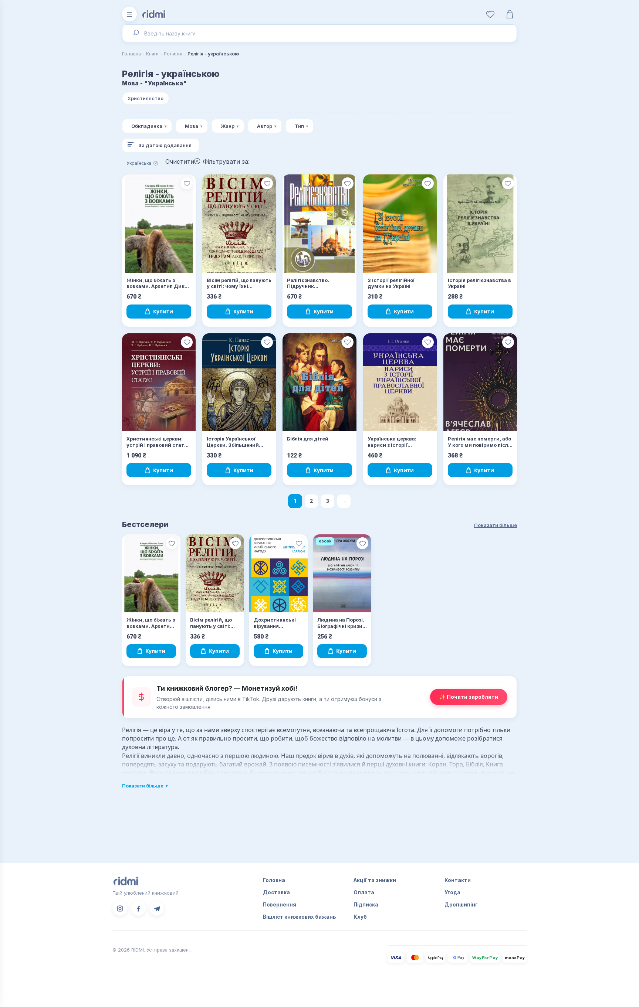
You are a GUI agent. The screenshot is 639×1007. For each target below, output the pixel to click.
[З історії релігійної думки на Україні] (400, 223)
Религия (173, 54)
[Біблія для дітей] (319, 382)
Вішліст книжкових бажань (299, 917)
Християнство (145, 98)
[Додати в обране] (187, 183)
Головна (131, 54)
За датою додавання (165, 145)
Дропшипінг (461, 905)
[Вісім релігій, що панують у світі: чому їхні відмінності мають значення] (239, 223)
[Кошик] (509, 14)
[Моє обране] (490, 14)
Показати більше (495, 525)
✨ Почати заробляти (468, 697)
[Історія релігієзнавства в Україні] (480, 223)
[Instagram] (119, 908)
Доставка (276, 892)
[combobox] (319, 33)
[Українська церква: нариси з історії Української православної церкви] (400, 382)
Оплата (364, 892)
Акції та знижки (375, 880)
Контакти (457, 880)
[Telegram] (156, 908)
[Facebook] (138, 908)
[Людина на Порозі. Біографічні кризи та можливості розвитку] (342, 573)
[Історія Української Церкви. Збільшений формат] (239, 382)
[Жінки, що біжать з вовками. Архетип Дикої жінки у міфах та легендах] (159, 223)
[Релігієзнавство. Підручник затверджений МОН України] (319, 223)
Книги (152, 54)
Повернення (279, 905)
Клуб (360, 917)
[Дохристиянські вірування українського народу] (278, 573)
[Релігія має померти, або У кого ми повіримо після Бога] (480, 382)
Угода (452, 892)
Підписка (366, 905)
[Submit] (135, 33)
